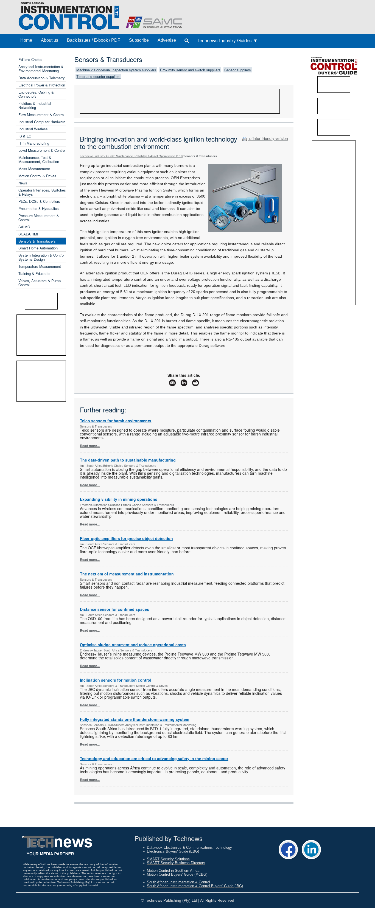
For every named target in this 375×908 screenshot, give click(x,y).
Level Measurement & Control (42, 150)
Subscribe (139, 40)
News (22, 182)
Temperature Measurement (39, 266)
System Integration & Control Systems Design (41, 257)
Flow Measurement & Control (41, 114)
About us (49, 40)
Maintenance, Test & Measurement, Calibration (38, 159)
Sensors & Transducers (37, 241)
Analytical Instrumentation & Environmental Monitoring (40, 68)
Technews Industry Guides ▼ (227, 40)
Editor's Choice (30, 59)
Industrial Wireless (33, 128)
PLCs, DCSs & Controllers (39, 201)
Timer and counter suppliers (98, 76)
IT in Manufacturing (33, 143)
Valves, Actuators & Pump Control (39, 282)
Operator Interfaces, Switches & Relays (42, 192)
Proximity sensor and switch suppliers (190, 69)
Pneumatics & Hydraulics (38, 208)
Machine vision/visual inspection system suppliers (116, 69)
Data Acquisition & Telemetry (41, 77)
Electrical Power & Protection (41, 85)
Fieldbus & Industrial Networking (34, 105)
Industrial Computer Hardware (41, 121)
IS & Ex (24, 136)
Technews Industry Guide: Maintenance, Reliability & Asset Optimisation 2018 (131, 156)
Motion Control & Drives (37, 175)
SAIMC (24, 226)
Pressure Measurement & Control (38, 217)
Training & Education (34, 273)
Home (26, 40)
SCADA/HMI (28, 234)
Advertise (167, 40)
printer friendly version (268, 138)
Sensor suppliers (237, 69)
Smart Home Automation (38, 248)
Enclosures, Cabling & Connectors (36, 94)
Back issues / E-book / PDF (93, 40)
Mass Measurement (34, 168)
